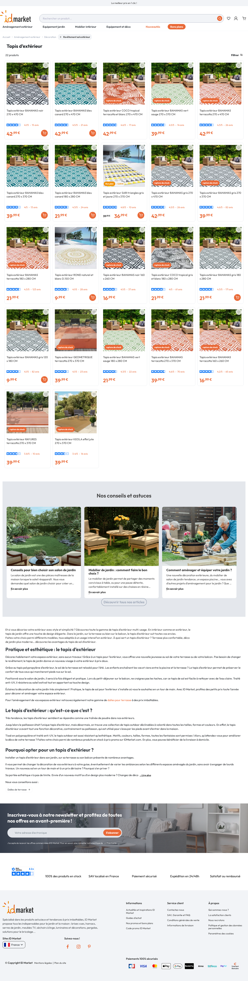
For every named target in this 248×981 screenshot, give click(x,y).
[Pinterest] (89, 946)
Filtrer (235, 55)
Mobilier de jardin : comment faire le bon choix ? (118, 571)
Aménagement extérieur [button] (18, 26)
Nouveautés (153, 26)
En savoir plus (19, 588)
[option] (124, 3)
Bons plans (176, 26)
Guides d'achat (134, 918)
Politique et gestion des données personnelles (225, 927)
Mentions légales (43, 962)
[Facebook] (67, 946)
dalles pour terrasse (119, 700)
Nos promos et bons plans (139, 923)
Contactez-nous (175, 909)
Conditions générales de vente (183, 920)
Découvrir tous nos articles (124, 602)
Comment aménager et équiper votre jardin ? (199, 570)
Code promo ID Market (138, 928)
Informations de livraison (180, 925)
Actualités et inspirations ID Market (140, 911)
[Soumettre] (219, 18)
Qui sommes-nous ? (218, 909)
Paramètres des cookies (221, 933)
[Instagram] (78, 946)
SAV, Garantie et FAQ (178, 915)
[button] (236, 18)
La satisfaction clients (219, 915)
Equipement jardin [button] (54, 26)
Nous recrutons (216, 920)
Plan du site (60, 962)
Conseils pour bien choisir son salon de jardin (43, 570)
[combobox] (131, 18)
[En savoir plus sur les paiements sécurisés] (131, 965)
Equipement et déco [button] (118, 26)
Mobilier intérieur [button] (85, 26)
